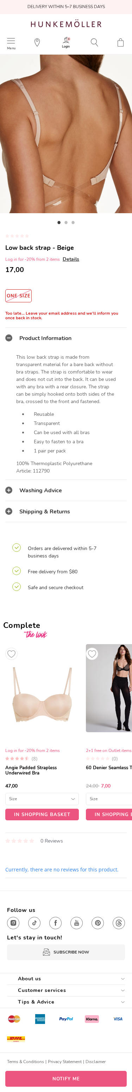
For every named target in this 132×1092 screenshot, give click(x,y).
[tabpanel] (66, 134)
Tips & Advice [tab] (36, 1002)
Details (71, 259)
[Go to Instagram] (13, 923)
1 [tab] (59, 222)
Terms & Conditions (25, 1062)
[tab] (66, 337)
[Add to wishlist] (11, 654)
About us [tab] (29, 978)
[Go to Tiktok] (34, 923)
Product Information (45, 338)
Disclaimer (96, 1062)
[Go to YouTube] (76, 923)
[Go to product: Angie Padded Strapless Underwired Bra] (42, 732)
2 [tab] (66, 222)
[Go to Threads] (119, 923)
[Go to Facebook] (55, 923)
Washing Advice (40, 490)
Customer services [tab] (42, 990)
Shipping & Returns (44, 512)
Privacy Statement (65, 1062)
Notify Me (66, 1079)
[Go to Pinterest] (98, 923)
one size (19, 296)
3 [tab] (73, 222)
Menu (11, 48)
